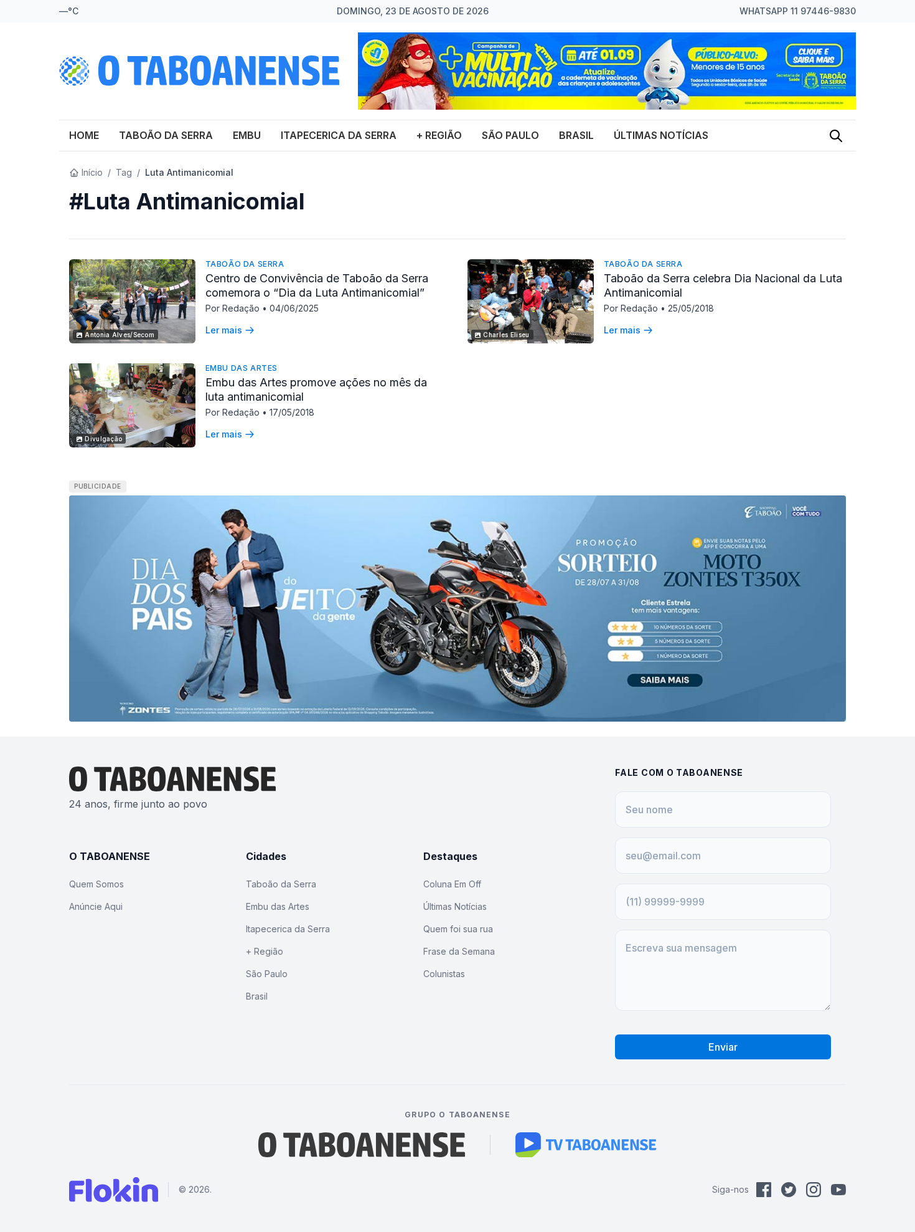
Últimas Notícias (661, 135)
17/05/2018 (292, 412)
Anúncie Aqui (96, 906)
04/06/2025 (294, 308)
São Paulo (510, 135)
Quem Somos (96, 884)
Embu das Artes (241, 368)
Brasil (576, 135)
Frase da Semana (459, 951)
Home (84, 135)
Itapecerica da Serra (338, 135)
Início (92, 172)
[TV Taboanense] (586, 1144)
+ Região (439, 135)
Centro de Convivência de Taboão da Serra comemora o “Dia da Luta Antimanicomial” (316, 285)
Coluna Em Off (452, 884)
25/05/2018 (691, 308)
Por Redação (233, 308)
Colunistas (444, 973)
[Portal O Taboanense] (361, 1144)
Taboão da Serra (166, 135)
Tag (124, 172)
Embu (247, 135)
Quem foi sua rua (458, 929)
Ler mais (223, 330)
